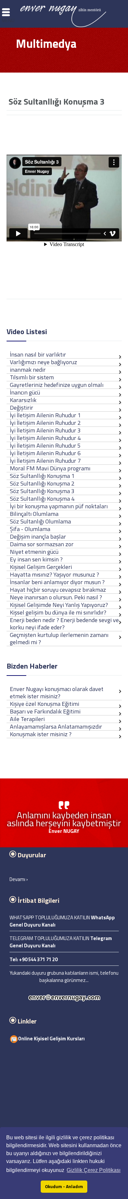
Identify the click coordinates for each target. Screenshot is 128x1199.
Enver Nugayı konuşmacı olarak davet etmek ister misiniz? (56, 692)
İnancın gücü (25, 392)
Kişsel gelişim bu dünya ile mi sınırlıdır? (58, 612)
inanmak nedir (28, 369)
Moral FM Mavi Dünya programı (50, 468)
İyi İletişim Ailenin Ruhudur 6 (45, 453)
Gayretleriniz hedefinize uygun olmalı (56, 384)
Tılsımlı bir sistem (32, 377)
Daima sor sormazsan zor (42, 544)
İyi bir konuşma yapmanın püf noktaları (59, 506)
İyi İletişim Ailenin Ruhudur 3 (45, 430)
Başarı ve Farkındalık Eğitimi (45, 711)
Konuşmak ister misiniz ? (41, 734)
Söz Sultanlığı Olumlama (40, 521)
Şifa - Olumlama (30, 528)
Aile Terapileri (27, 718)
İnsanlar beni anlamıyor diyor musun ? (57, 582)
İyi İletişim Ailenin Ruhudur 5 (45, 445)
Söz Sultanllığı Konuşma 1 (42, 475)
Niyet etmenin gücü (34, 551)
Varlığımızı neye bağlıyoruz (43, 362)
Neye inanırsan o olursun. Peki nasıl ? (56, 597)
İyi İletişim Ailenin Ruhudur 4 (45, 437)
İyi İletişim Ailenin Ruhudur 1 (45, 415)
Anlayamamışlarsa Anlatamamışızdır (56, 726)
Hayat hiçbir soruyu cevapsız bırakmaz (58, 589)
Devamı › (19, 879)
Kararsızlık (23, 399)
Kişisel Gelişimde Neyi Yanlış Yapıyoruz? (59, 604)
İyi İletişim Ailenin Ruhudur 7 (45, 460)
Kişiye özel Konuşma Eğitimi (44, 703)
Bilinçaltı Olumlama (34, 513)
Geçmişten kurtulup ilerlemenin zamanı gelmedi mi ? (59, 638)
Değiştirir (21, 407)
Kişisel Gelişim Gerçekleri (41, 566)
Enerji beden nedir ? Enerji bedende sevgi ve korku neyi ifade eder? (64, 623)
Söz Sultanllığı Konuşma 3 (42, 491)
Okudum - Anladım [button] (64, 1186)
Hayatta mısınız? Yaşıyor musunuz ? (54, 574)
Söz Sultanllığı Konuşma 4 (42, 498)
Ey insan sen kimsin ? (36, 559)
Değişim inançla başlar (38, 536)
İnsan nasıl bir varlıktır (38, 354)
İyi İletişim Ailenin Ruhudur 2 (45, 422)
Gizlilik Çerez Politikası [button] (93, 1170)
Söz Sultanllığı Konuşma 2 (42, 483)
